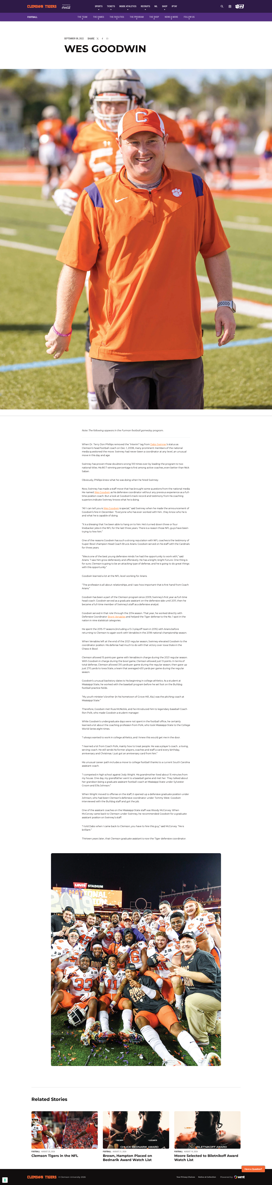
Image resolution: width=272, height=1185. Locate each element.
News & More (171, 17)
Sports (98, 6)
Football (35, 1151)
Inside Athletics (127, 6)
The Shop (154, 17)
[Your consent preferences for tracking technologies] (5, 1180)
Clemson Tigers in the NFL (54, 1156)
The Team (82, 17)
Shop (164, 6)
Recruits (145, 6)
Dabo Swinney (158, 444)
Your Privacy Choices (186, 1177)
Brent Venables (116, 616)
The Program (137, 17)
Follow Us (189, 17)
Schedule (230, 6)
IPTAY (174, 6)
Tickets (111, 6)
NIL (156, 6)
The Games (98, 17)
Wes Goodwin (102, 492)
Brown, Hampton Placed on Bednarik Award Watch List (127, 1158)
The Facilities (117, 17)
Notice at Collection (207, 1177)
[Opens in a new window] (240, 6)
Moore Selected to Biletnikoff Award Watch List (206, 1158)
